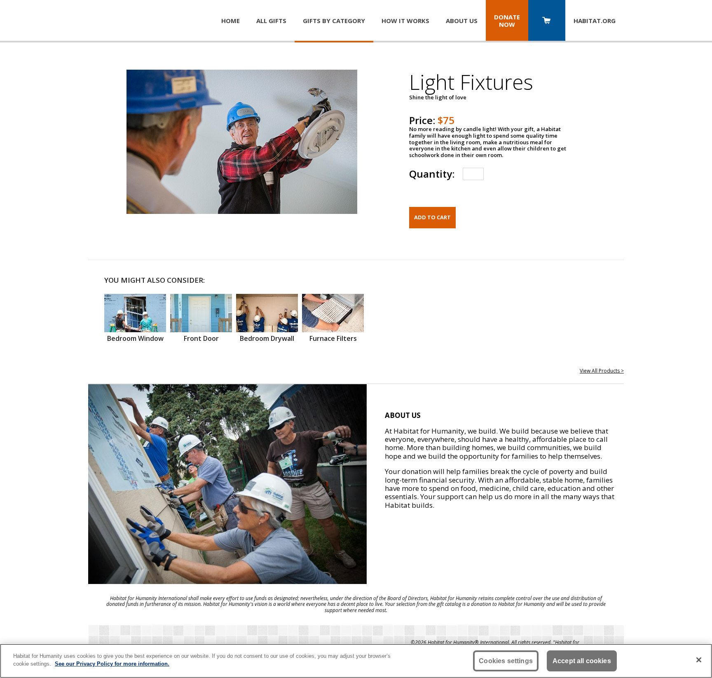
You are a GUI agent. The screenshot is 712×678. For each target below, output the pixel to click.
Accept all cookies (582, 660)
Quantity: (431, 174)
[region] (356, 661)
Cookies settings (506, 660)
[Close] (699, 660)
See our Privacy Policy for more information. (112, 664)
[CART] (546, 21)
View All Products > (602, 370)
